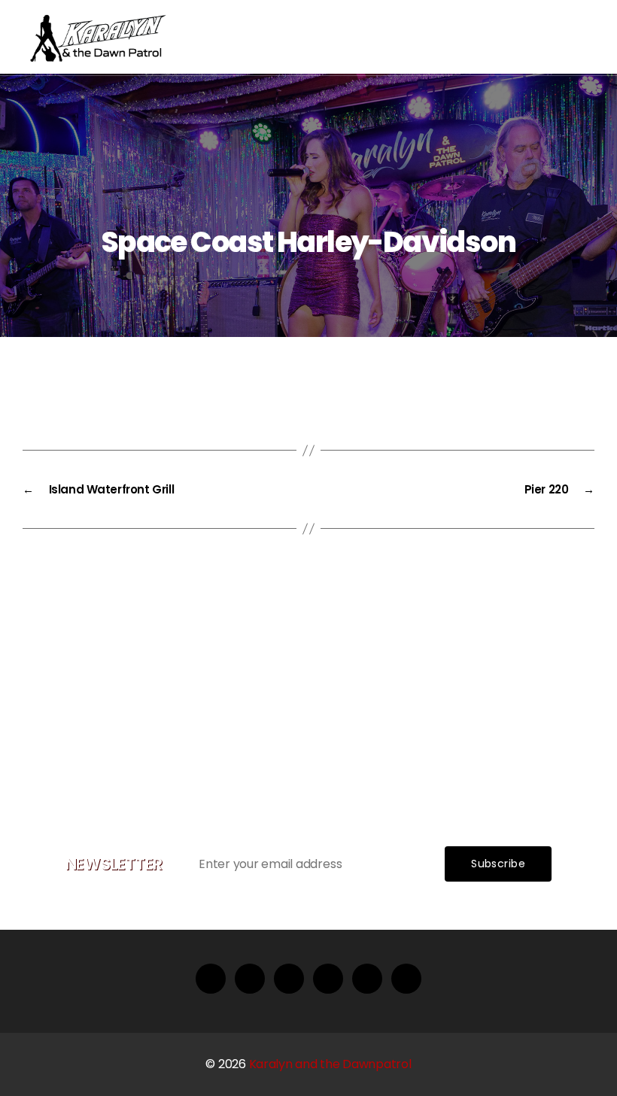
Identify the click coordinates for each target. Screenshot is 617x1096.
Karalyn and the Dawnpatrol (330, 1064)
